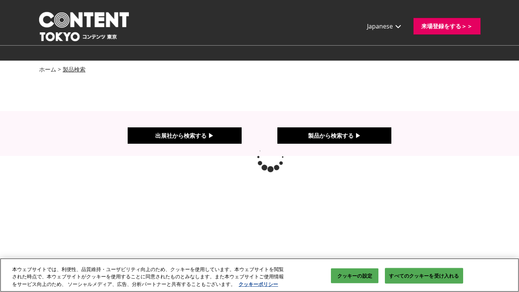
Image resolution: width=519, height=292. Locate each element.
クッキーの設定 (354, 275)
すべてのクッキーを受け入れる (424, 275)
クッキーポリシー (258, 284)
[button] (447, 26)
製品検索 (74, 69)
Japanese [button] (380, 26)
